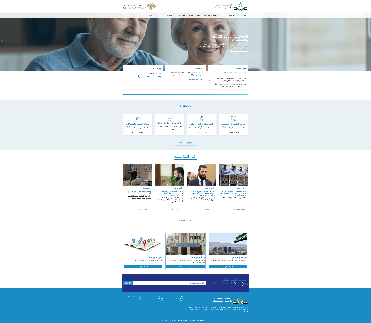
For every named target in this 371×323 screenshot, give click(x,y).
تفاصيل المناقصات (194, 79)
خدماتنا (182, 301)
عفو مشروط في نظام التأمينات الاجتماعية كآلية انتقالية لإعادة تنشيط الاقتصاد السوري (231, 79)
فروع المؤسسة (194, 15)
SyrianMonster (174, 320)
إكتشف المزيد (239, 52)
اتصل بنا (151, 15)
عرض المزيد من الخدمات (185, 142)
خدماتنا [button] (170, 15)
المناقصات (181, 15)
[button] (368, 42)
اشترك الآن (127, 282)
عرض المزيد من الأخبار (185, 220)
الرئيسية (243, 15)
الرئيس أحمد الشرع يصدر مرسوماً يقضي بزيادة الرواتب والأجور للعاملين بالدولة (231, 85)
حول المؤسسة (230, 15)
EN (125, 15)
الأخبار (161, 15)
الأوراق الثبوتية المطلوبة (212, 15)
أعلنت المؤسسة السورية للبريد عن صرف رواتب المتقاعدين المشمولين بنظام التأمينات (231, 73)
